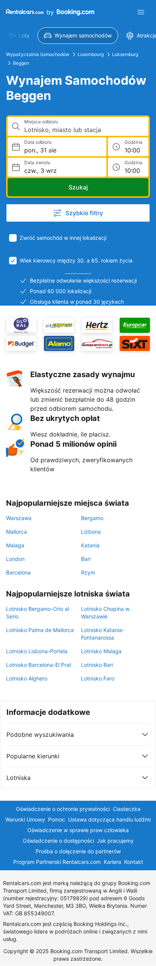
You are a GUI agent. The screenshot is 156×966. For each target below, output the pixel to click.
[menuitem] (19, 35)
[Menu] (141, 12)
